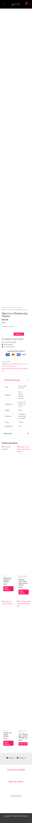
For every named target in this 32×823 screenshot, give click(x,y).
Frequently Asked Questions (18, 784)
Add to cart (18, 334)
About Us (18, 772)
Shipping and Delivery (18, 776)
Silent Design (18, 368)
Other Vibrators (6, 366)
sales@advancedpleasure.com (18, 798)
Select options (6, 588)
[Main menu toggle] (3, 4)
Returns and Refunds (18, 786)
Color (3, 322)
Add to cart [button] (23, 744)
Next (30, 298)
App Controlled (9, 368)
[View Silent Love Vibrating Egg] (5, 298)
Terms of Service (18, 788)
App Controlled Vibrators (15, 364)
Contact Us (18, 774)
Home (3, 307)
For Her (8, 307)
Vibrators (14, 307)
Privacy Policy (18, 791)
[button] (29, 4)
